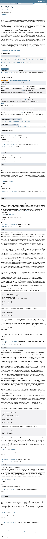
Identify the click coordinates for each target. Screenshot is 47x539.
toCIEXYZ (22, 108)
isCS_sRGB (27, 121)
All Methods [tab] (4, 80)
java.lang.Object (4, 8)
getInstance (4, 121)
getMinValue (23, 99)
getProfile (23, 103)
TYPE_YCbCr (23, 62)
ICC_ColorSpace (17, 3)
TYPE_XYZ (18, 62)
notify (24, 126)
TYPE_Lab (3, 62)
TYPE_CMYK (8, 60)
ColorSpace (7, 18)
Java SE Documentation (28, 531)
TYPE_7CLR (14, 59)
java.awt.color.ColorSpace (8, 9)
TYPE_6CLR (9, 59)
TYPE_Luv (8, 62)
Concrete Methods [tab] (24, 80)
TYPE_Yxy (29, 62)
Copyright (2, 535)
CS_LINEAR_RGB (14, 58)
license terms (16, 536)
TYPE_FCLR (24, 60)
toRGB (22, 112)
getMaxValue (23, 95)
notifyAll (29, 126)
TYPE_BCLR (36, 59)
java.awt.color (10, 3)
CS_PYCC (20, 58)
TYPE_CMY (3, 60)
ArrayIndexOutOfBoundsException (9, 191)
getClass (15, 126)
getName (9, 121)
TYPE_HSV (40, 60)
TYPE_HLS (35, 60)
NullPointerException (7, 146)
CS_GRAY (8, 58)
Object (16, 124)
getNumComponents (16, 121)
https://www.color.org (32, 22)
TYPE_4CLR (40, 58)
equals (6, 126)
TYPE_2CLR (29, 58)
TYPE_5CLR (3, 59)
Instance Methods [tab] (13, 80)
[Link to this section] (10, 53)
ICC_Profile (11, 72)
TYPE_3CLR (35, 58)
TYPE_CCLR (41, 59)
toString (34, 126)
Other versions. (7, 533)
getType (22, 121)
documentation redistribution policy (29, 536)
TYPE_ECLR (19, 60)
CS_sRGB (24, 58)
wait (38, 126)
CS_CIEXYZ (3, 58)
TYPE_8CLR (19, 59)
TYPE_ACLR (30, 59)
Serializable (5, 14)
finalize (10, 126)
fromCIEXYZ (23, 86)
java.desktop (3, 3)
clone (2, 126)
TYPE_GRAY (30, 60)
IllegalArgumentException (8, 144)
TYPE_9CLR (25, 59)
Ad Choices (10, 537)
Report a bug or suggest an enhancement (8, 530)
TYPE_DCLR (14, 60)
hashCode (20, 126)
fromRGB (22, 90)
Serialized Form (16, 50)
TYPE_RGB (13, 62)
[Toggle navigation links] (2, 1)
